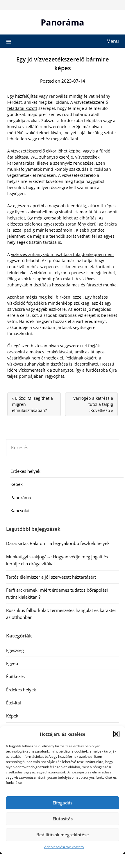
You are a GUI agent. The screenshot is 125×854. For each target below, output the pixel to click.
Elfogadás (62, 803)
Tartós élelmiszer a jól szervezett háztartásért (51, 577)
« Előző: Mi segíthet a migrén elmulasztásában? (32, 404)
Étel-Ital (13, 703)
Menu (112, 41)
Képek (16, 484)
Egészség (15, 650)
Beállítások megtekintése (62, 834)
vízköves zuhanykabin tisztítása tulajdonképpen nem (62, 254)
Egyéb (12, 663)
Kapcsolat (20, 510)
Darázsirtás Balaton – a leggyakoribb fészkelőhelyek (58, 543)
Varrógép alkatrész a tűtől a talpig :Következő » (93, 404)
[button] (116, 734)
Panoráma (62, 22)
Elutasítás (63, 819)
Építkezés (15, 676)
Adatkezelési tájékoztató (64, 846)
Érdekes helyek (25, 471)
